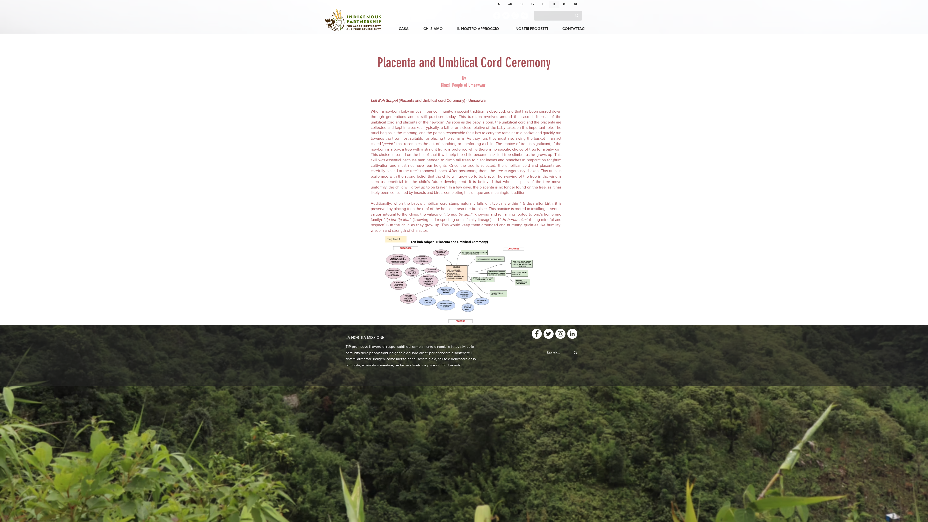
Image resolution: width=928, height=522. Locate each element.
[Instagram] (515, 15)
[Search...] (576, 353)
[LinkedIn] (524, 15)
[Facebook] (496, 15)
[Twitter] (506, 15)
